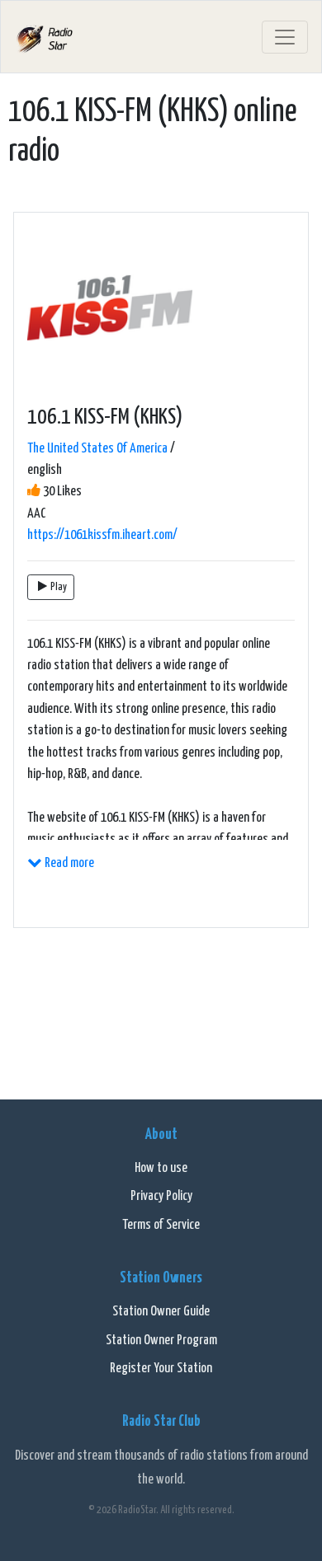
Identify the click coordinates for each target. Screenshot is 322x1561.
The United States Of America (97, 449)
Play (58, 587)
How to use (161, 1168)
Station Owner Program (161, 1341)
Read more (68, 863)
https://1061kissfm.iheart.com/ (102, 535)
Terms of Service (161, 1225)
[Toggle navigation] (285, 37)
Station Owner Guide (161, 1312)
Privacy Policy (161, 1196)
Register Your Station (161, 1369)
